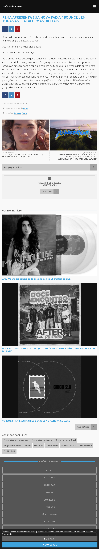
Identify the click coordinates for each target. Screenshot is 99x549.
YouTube (51, 528)
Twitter (51, 521)
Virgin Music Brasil (12, 445)
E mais (28, 445)
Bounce (34, 40)
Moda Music (9, 451)
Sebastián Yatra (68, 445)
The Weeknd (86, 445)
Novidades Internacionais (16, 440)
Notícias (49, 478)
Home (49, 470)
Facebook (50, 507)
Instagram (51, 514)
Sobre (49, 492)
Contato (49, 500)
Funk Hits (38, 445)
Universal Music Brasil (65, 440)
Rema (25, 108)
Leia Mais (49, 539)
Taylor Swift (52, 445)
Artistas (49, 485)
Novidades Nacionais (42, 440)
